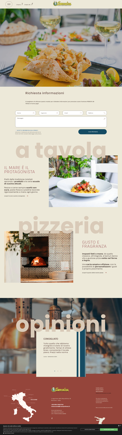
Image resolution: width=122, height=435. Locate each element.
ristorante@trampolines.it (60, 406)
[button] (40, 433)
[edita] (111, 407)
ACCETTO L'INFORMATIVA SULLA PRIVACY (28, 132)
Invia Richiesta (93, 132)
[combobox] (118, 425)
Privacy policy (100, 389)
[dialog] (61, 429)
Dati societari (99, 391)
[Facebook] (52, 418)
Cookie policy (99, 388)
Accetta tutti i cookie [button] (109, 429)
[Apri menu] (8, 4)
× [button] (120, 425)
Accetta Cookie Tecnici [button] (90, 429)
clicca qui (51, 431)
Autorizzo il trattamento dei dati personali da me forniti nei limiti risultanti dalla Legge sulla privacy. (28, 132)
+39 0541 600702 (57, 404)
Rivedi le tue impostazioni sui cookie (103, 393)
